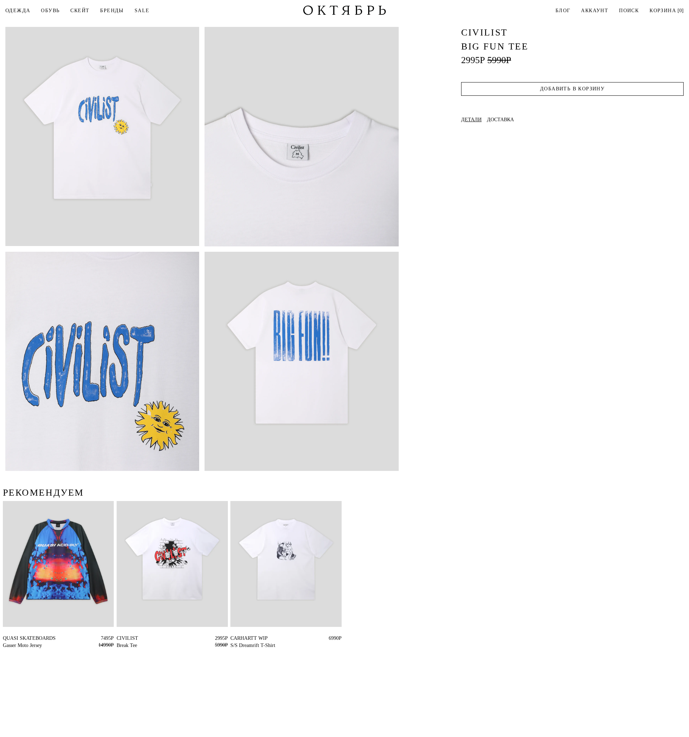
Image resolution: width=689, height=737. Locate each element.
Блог (563, 10)
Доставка (500, 119)
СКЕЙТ (79, 10)
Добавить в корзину (572, 88)
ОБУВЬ (50, 10)
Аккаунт (594, 10)
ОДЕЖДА (17, 10)
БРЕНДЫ (111, 10)
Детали (471, 119)
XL (120, 638)
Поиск (629, 10)
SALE (142, 10)
